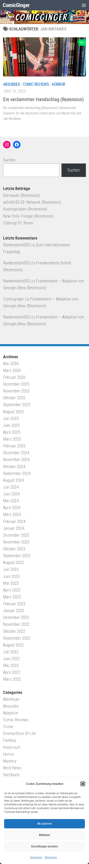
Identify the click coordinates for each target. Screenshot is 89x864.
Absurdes (11, 84)
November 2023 (16, 542)
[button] (83, 784)
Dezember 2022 (16, 617)
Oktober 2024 (14, 466)
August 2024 (13, 480)
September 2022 (16, 638)
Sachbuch (11, 774)
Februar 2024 (14, 521)
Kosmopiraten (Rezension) (25, 209)
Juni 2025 (11, 425)
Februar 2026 (14, 377)
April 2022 (11, 672)
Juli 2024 (11, 487)
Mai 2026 (11, 363)
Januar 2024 (13, 528)
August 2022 (13, 645)
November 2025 (16, 390)
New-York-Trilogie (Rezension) (28, 216)
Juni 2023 (11, 576)
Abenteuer (11, 699)
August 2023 (13, 562)
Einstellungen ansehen (44, 846)
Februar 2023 (14, 603)
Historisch (11, 747)
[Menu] (84, 5)
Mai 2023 (11, 583)
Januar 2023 (13, 610)
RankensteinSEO (16, 244)
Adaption (10, 712)
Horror (58, 84)
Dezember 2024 (16, 452)
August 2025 (13, 411)
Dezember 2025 (16, 384)
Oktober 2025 (14, 397)
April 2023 (11, 590)
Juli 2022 (11, 651)
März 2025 (12, 439)
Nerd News (12, 767)
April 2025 (11, 432)
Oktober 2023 (14, 548)
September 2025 (16, 404)
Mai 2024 (11, 500)
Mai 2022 (11, 665)
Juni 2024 (11, 493)
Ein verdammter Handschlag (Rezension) (43, 99)
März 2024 (12, 514)
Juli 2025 (11, 418)
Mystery (10, 761)
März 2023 (12, 596)
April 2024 (11, 507)
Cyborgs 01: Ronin (18, 222)
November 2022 (16, 624)
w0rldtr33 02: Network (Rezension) (32, 202)
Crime (8, 726)
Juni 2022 (11, 658)
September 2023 (16, 555)
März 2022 (12, 679)
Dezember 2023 (16, 535)
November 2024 (16, 459)
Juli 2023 (11, 569)
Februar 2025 (14, 445)
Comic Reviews (36, 84)
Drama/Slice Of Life (19, 733)
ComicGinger (16, 5)
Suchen (9, 159)
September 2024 (16, 473)
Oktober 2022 (14, 631)
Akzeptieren (44, 823)
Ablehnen (44, 835)
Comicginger (13, 298)
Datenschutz (36, 857)
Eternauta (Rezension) (21, 195)
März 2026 (12, 370)
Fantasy (9, 740)
